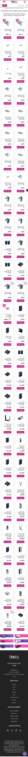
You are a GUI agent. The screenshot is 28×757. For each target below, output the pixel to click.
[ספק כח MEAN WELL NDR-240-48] (21, 243)
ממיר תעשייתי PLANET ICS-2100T (8, 337)
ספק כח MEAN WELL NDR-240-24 (7, 228)
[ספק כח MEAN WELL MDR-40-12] (21, 89)
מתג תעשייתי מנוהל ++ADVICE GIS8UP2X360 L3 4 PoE (7, 622)
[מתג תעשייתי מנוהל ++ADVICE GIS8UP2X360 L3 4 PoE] (7, 615)
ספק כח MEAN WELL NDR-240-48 (20, 249)
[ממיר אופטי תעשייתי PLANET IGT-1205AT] (7, 440)
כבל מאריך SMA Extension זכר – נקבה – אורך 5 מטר (20, 74)
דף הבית (14, 684)
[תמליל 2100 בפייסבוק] (16, 731)
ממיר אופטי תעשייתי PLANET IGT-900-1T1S (20, 469)
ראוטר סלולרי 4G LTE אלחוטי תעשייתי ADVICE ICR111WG (7, 425)
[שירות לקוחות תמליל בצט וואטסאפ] (8, 731)
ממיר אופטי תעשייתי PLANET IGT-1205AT (7, 447)
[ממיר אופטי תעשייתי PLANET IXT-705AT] (7, 550)
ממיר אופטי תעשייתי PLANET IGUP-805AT (7, 513)
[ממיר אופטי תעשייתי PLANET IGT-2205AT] (7, 462)
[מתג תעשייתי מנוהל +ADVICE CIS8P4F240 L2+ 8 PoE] (20, 593)
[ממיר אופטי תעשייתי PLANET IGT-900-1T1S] (21, 462)
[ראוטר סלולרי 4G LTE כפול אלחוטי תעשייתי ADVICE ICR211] (21, 484)
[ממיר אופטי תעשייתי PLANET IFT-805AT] (7, 265)
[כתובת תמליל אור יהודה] (12, 731)
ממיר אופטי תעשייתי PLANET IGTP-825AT (20, 425)
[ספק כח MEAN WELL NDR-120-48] (21, 221)
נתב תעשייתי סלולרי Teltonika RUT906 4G (7, 403)
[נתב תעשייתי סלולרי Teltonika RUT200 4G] (21, 265)
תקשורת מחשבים (17, 8)
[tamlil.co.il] (14, 2)
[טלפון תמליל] (25, 754)
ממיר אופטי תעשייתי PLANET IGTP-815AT (20, 381)
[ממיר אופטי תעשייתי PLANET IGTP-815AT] (21, 374)
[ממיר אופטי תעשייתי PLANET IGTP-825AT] (21, 418)
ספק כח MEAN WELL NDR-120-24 (7, 206)
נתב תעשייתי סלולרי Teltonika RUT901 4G (7, 359)
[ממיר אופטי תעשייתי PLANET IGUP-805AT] (7, 506)
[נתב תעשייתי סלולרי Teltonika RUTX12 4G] (7, 593)
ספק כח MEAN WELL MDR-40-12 (21, 96)
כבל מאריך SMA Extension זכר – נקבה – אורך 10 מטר (7, 184)
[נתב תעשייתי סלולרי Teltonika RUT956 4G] (7, 484)
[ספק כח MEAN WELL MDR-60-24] (21, 177)
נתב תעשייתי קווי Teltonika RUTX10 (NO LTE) (7, 315)
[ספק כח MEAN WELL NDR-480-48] (7, 286)
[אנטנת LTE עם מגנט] (7, 67)
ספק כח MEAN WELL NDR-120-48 (20, 228)
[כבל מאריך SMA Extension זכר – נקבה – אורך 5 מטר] (21, 67)
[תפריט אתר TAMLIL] (25, 2)
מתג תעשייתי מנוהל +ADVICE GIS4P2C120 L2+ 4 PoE (20, 513)
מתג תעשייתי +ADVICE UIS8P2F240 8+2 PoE (20, 447)
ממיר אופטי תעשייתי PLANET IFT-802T (7, 249)
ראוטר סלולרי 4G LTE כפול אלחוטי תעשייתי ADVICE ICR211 (20, 491)
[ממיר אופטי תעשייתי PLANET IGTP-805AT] (21, 396)
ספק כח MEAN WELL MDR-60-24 (21, 184)
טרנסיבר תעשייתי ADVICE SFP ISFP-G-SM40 (7, 140)
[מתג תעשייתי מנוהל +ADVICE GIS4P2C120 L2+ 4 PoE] (20, 506)
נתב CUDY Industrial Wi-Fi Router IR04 (21, 337)
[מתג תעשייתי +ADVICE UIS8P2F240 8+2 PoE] (21, 440)
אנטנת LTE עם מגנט (8, 74)
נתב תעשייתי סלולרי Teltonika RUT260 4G (7, 381)
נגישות (14, 700)
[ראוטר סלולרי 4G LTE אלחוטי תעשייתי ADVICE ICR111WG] (7, 418)
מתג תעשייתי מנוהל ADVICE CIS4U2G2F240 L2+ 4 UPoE (7, 579)
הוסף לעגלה (20, 37)
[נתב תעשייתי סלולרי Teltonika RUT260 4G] (7, 374)
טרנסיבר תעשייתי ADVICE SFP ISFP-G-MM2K (20, 162)
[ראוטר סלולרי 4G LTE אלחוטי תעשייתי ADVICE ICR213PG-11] (21, 528)
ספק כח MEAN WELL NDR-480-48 (7, 293)
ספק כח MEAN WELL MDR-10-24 (21, 30)
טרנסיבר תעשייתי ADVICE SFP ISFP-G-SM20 (20, 140)
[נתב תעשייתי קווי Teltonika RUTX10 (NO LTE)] (7, 308)
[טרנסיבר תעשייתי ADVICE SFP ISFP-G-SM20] (21, 133)
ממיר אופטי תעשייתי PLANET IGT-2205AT (7, 469)
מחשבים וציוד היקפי (14, 711)
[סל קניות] (3, 2)
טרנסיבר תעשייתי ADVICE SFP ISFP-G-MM (20, 118)
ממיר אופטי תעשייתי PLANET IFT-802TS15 (20, 359)
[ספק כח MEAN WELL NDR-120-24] (7, 199)
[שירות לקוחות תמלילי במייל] (20, 731)
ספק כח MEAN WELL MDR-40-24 (8, 96)
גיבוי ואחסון (14, 713)
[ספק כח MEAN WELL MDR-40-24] (7, 89)
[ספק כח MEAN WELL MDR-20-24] (7, 23)
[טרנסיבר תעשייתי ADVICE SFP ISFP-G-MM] (21, 111)
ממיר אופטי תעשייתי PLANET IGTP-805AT (20, 403)
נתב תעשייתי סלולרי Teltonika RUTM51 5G (20, 622)
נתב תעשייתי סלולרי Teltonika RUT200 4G (20, 271)
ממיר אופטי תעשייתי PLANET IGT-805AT (20, 315)
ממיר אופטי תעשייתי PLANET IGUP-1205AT (20, 556)
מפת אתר (14, 692)
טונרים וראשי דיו (14, 718)
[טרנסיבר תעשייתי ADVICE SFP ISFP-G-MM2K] (21, 155)
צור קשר (14, 702)
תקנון (14, 694)
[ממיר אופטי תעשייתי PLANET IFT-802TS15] (21, 352)
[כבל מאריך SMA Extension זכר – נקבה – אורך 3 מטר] (7, 45)
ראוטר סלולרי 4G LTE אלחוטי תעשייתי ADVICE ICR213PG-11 (20, 535)
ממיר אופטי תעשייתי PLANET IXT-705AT (7, 556)
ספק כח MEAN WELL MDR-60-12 (8, 162)
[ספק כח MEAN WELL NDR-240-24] (7, 221)
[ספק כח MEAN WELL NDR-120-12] (21, 199)
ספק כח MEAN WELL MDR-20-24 (8, 30)
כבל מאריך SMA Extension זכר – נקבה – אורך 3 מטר (7, 52)
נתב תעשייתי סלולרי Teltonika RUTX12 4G (7, 600)
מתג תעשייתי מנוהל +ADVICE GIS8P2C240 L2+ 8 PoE (7, 535)
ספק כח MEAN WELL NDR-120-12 (20, 206)
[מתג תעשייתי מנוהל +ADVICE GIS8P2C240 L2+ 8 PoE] (7, 528)
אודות (14, 687)
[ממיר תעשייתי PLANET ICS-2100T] (7, 330)
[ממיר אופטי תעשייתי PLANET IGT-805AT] (21, 308)
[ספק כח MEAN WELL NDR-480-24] (21, 286)
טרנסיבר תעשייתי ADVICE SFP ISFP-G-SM (7, 118)
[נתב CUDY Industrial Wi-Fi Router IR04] (21, 330)
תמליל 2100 (21, 8)
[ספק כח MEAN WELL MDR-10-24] (21, 23)
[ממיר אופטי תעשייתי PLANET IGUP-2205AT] (21, 571)
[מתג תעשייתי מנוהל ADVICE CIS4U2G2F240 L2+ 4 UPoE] (7, 571)
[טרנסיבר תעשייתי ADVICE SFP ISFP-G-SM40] (7, 133)
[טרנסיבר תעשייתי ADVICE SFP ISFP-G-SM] (7, 111)
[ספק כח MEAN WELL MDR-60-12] (7, 155)
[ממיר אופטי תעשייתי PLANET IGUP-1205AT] (21, 550)
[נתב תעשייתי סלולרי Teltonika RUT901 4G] (7, 352)
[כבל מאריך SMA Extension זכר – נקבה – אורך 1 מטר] (21, 45)
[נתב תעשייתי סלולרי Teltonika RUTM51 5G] (21, 615)
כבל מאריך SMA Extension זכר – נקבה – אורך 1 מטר (20, 52)
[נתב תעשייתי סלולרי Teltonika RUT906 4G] (7, 396)
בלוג (14, 689)
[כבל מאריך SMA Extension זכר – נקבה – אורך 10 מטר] (7, 177)
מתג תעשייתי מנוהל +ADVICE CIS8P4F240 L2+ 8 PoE (20, 600)
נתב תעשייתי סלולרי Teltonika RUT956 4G (7, 491)
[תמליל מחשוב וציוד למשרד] (14, 658)
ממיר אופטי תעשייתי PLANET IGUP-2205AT (20, 578)
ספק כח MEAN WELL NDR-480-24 (20, 293)
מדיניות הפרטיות (14, 697)
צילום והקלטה (14, 721)
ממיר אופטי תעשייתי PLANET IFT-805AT (7, 271)
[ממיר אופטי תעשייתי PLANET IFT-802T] (7, 243)
